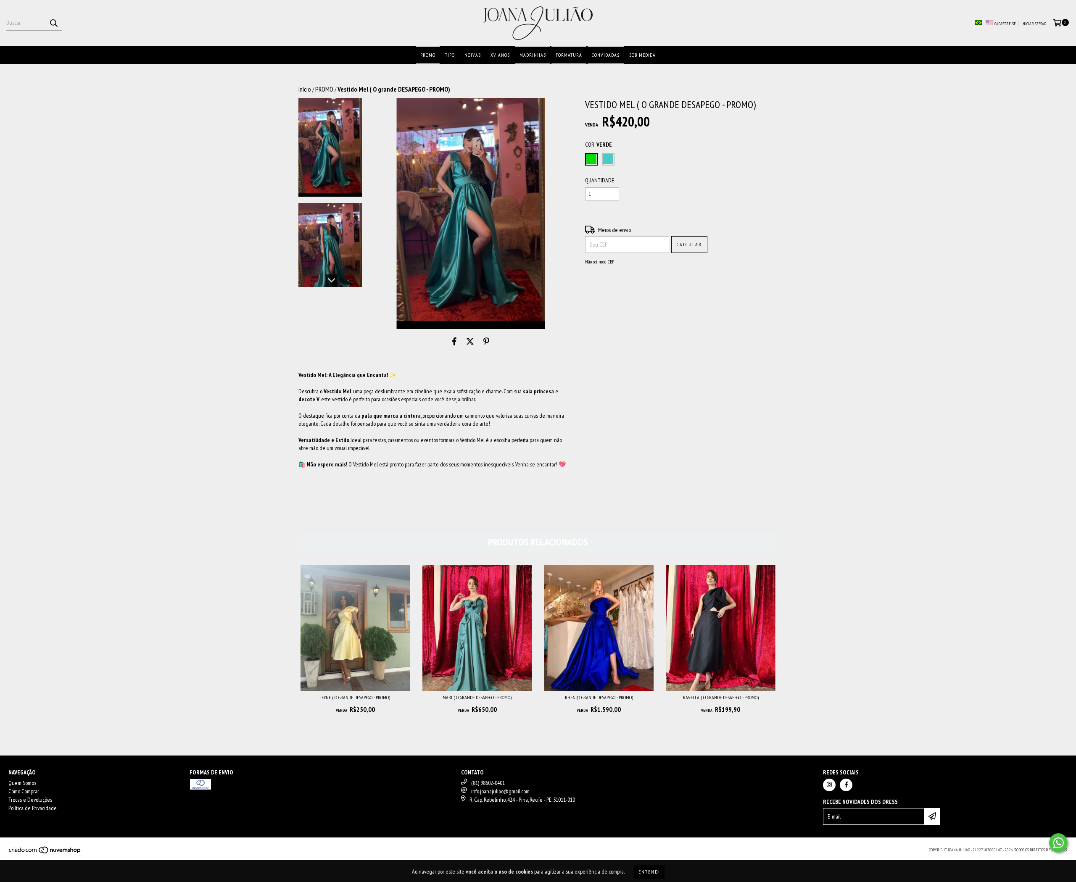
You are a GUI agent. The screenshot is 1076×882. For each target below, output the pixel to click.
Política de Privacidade (32, 808)
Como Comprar (23, 791)
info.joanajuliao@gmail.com (500, 791)
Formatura (569, 55)
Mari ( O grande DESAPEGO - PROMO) (477, 697)
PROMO (427, 55)
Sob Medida (642, 55)
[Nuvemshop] (45, 852)
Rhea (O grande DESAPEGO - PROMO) (599, 697)
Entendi (649, 872)
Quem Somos (22, 783)
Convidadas (606, 55)
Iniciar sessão (1033, 23)
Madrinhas (533, 55)
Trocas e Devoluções (30, 799)
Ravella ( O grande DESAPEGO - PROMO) (721, 697)
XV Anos (500, 55)
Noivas (472, 55)
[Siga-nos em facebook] (846, 785)
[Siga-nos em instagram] (829, 785)
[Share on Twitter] (470, 341)
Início (304, 89)
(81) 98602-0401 (488, 783)
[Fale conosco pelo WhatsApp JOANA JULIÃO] (1058, 843)
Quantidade (599, 180)
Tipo (450, 55)
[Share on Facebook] (454, 341)
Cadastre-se (1005, 23)
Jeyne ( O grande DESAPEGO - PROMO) (355, 697)
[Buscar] (53, 23)
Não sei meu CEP (599, 261)
